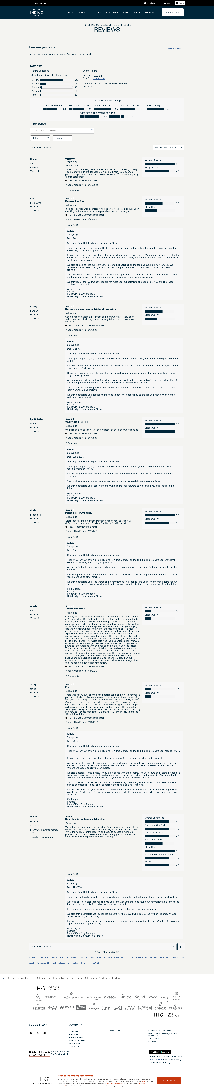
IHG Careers (74, 1034)
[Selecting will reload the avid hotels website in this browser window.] (118, 1007)
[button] (180, 3)
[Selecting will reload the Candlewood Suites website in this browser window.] (175, 1007)
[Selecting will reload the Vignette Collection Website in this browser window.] (94, 997)
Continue (169, 1080)
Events (126, 12)
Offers (138, 12)
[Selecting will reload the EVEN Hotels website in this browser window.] (67, 1007)
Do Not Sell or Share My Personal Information (162, 1035)
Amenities (84, 12)
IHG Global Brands (77, 1037)
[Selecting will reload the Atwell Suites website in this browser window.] (129, 1007)
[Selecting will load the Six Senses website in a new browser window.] (37, 997)
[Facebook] (31, 1033)
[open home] (4, 978)
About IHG (73, 1031)
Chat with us (74, 1046)
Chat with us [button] (40, 3)
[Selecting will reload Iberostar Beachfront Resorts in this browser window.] (39, 1007)
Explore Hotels (75, 1043)
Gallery (149, 12)
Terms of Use (114, 1031)
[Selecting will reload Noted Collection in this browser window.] (140, 997)
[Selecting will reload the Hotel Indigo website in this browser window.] (125, 997)
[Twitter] (37, 1033)
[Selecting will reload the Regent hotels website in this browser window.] (50, 997)
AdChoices (153, 1038)
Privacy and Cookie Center (160, 1031)
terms (144, 1081)
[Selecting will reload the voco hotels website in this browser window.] (152, 997)
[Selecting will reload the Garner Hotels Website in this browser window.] (106, 1007)
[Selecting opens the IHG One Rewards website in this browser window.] (166, 1014)
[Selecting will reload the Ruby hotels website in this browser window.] (164, 997)
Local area (111, 12)
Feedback (152, 1042)
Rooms (72, 12)
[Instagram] (44, 1033)
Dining (97, 12)
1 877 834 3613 (59, 1054)
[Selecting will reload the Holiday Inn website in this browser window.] (93, 1007)
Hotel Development (77, 1040)
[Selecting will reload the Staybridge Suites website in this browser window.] (145, 1007)
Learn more (155, 1059)
